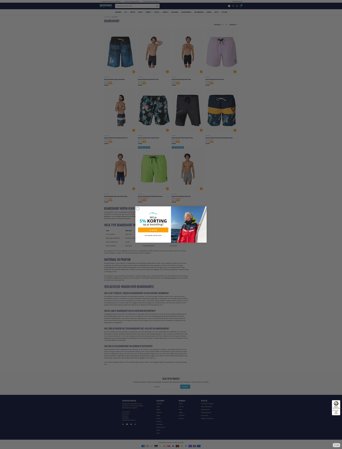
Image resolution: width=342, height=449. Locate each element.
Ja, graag (153, 230)
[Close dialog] (137, 208)
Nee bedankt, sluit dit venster (153, 235)
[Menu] (339, 401)
